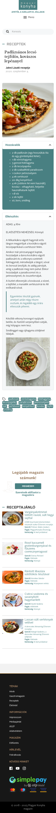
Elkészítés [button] (12, 216)
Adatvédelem (15, 731)
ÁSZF (12, 726)
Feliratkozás (15, 755)
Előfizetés (14, 743)
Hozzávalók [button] (12, 145)
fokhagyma (44, 399)
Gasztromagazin (17, 696)
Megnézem (28, 486)
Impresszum (15, 717)
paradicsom (25, 403)
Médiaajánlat (15, 722)
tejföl (50, 406)
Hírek (12, 692)
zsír (5, 406)
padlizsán (14, 399)
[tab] (28, 145)
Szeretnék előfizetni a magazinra (28, 493)
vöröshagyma (28, 399)
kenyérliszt (28, 406)
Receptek (14, 701)
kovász (41, 406)
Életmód (13, 705)
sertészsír (14, 406)
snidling (8, 410)
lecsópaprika (9, 403)
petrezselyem (41, 403)
